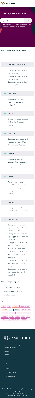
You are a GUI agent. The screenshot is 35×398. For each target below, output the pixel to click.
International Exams (10, 360)
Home (3, 51)
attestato (17, 309)
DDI (9, 306)
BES (28, 316)
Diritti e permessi (9, 376)
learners (5, 309)
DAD (4, 306)
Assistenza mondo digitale (13, 291)
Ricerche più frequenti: (11, 25)
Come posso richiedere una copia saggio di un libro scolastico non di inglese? (17, 246)
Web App (12, 133)
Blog (5, 363)
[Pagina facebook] (15, 344)
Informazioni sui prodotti (12, 287)
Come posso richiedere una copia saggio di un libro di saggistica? (17, 254)
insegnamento (26, 309)
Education (7, 351)
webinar (5, 316)
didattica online (25, 306)
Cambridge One (15, 319)
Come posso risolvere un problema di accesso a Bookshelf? (16, 102)
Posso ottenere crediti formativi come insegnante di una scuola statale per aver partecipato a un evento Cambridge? (17, 188)
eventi (11, 316)
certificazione (24, 25)
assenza (12, 313)
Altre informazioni (10, 295)
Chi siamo (7, 369)
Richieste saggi (14, 219)
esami (17, 26)
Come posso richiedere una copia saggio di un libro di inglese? (17, 263)
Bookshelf (12, 93)
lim (10, 309)
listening (12, 26)
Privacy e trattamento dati (17, 64)
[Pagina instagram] (20, 344)
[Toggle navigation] (32, 3)
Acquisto (12, 202)
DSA (23, 316)
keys (30, 25)
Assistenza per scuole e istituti (16, 51)
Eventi (11, 176)
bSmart (11, 113)
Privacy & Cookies (10, 372)
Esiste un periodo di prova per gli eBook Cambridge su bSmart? (18, 122)
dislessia (22, 26)
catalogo (15, 306)
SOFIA (19, 313)
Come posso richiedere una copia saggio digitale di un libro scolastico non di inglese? (18, 228)
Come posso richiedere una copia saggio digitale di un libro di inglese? (18, 237)
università (6, 26)
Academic (7, 355)
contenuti (5, 319)
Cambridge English (10, 347)
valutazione (27, 313)
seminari (5, 313)
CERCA (28, 20)
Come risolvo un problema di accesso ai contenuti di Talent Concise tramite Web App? (18, 142)
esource (24, 319)
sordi (17, 316)
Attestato (12, 153)
